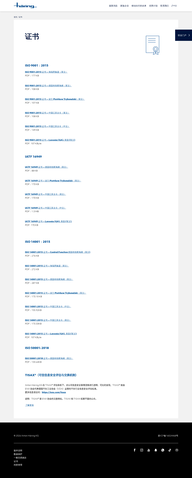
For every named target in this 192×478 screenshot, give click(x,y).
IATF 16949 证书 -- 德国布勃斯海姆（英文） (46, 166)
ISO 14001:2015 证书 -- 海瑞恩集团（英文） (47, 265)
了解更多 (29, 405)
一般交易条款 (20, 457)
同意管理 (18, 464)
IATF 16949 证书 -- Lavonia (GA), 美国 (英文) (48, 221)
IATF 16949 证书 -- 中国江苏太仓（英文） (45, 194)
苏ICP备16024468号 (168, 435)
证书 (16, 461)
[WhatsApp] (162, 450)
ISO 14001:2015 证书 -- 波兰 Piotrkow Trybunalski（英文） (55, 292)
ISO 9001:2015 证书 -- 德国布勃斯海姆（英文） (48, 85)
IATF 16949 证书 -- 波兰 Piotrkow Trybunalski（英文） (53, 180)
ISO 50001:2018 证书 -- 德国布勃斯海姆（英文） (49, 358)
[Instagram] (141, 450)
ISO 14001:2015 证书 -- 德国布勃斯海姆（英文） (49, 279)
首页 (15, 17)
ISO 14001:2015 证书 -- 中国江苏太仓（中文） (48, 306)
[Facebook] (134, 450)
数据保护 (18, 454)
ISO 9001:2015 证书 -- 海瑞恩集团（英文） (46, 71)
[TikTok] (169, 450)
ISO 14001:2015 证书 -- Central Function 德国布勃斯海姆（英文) (57, 252)
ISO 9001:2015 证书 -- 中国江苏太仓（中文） (47, 126)
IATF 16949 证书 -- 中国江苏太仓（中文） (45, 207)
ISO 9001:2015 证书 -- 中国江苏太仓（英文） (47, 112)
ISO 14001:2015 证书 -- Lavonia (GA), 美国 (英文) (51, 333)
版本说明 (18, 450)
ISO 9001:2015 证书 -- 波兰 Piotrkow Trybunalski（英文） (55, 99)
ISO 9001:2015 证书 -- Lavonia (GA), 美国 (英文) (50, 139)
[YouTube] (148, 450)
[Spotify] (176, 450)
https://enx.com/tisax (54, 392)
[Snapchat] (155, 450)
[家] (25, 5)
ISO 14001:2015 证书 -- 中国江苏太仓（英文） (48, 320)
